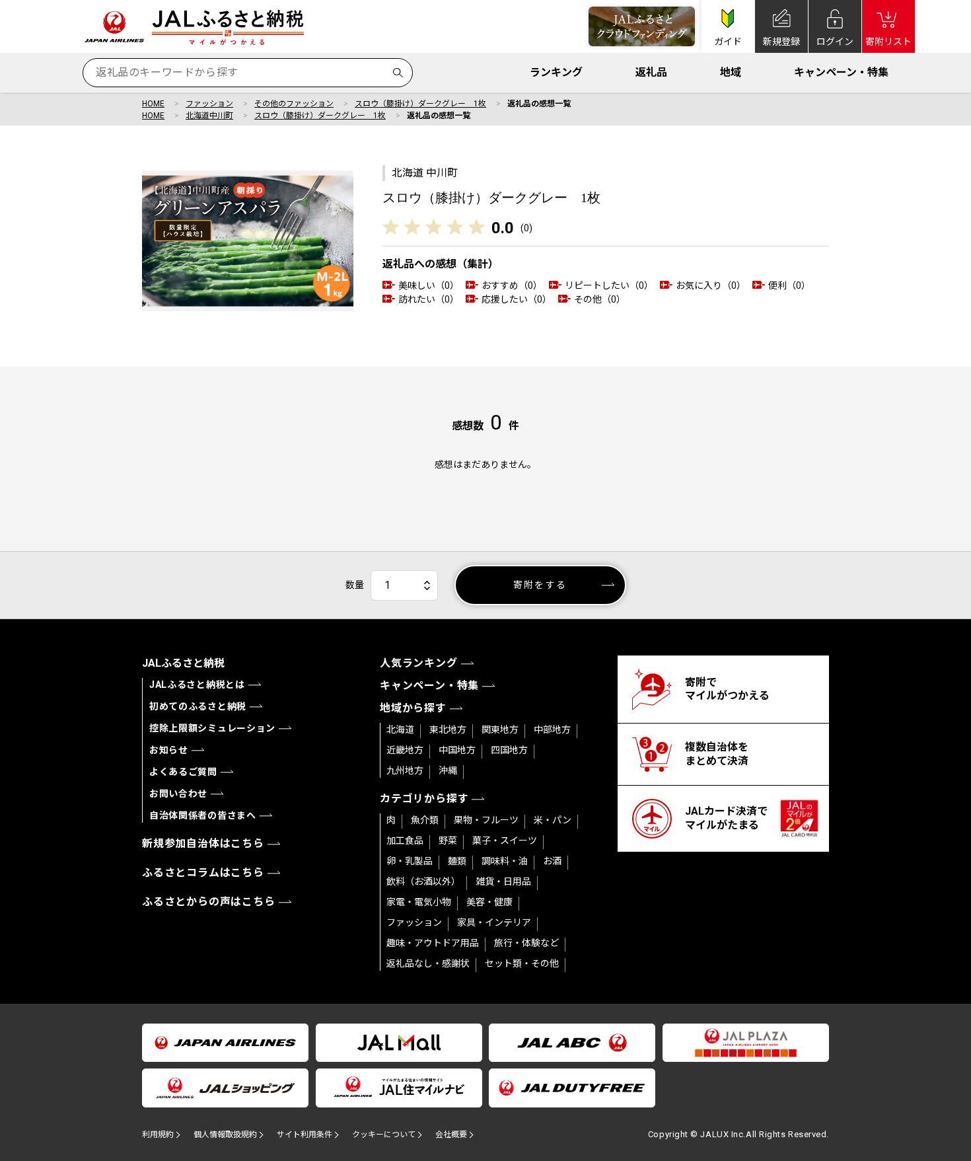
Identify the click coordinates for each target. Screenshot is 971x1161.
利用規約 (158, 1134)
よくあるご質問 (183, 772)
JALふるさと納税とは (197, 684)
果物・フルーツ (486, 820)
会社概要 (451, 1134)
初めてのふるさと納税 (197, 706)
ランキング (556, 72)
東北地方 (447, 729)
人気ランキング (419, 663)
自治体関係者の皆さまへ (202, 815)
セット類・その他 (522, 963)
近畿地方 (404, 750)
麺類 (457, 861)
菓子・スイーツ (504, 840)
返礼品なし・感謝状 (428, 963)
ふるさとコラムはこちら (203, 872)
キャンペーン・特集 (841, 72)
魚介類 (425, 820)
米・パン (552, 820)
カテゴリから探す (424, 798)
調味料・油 (505, 861)
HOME (153, 103)
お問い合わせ (178, 793)
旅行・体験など (526, 943)
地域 (730, 72)
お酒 (552, 861)
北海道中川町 (209, 115)
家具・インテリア (494, 922)
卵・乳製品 (409, 861)
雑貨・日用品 (503, 881)
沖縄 (448, 770)
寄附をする (540, 585)
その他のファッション (294, 103)
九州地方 (404, 770)
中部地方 (552, 729)
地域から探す (413, 708)
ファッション (209, 103)
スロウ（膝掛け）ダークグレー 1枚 (420, 103)
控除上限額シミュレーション (212, 728)
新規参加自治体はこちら (203, 843)
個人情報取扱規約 (225, 1134)
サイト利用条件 (304, 1134)
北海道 (400, 729)
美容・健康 (489, 902)
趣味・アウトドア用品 (432, 943)
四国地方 (509, 750)
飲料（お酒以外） (423, 881)
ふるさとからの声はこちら (208, 901)
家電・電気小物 (418, 902)
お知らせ (168, 750)
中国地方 (457, 750)
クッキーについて (383, 1134)
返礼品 (651, 72)
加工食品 (404, 840)
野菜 (448, 840)
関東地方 (500, 729)
